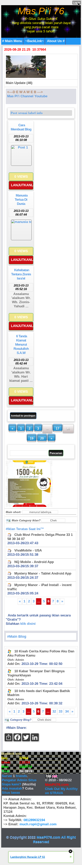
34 (67, 711)
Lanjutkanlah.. (22, 185)
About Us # (55, 41)
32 (54, 711)
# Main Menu (12, 41)
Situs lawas (11, 793)
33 (60, 711)
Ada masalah (12, 788)
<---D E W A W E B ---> (25, 92)
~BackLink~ (34, 41)
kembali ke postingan (23, 415)
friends (21, 776)
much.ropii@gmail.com (38, 824)
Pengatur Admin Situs (19, 780)
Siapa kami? (11, 784)
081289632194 (34, 820)
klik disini (28, 624)
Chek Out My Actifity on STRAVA (61, 791)
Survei (7, 776)
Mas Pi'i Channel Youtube (27, 96)
